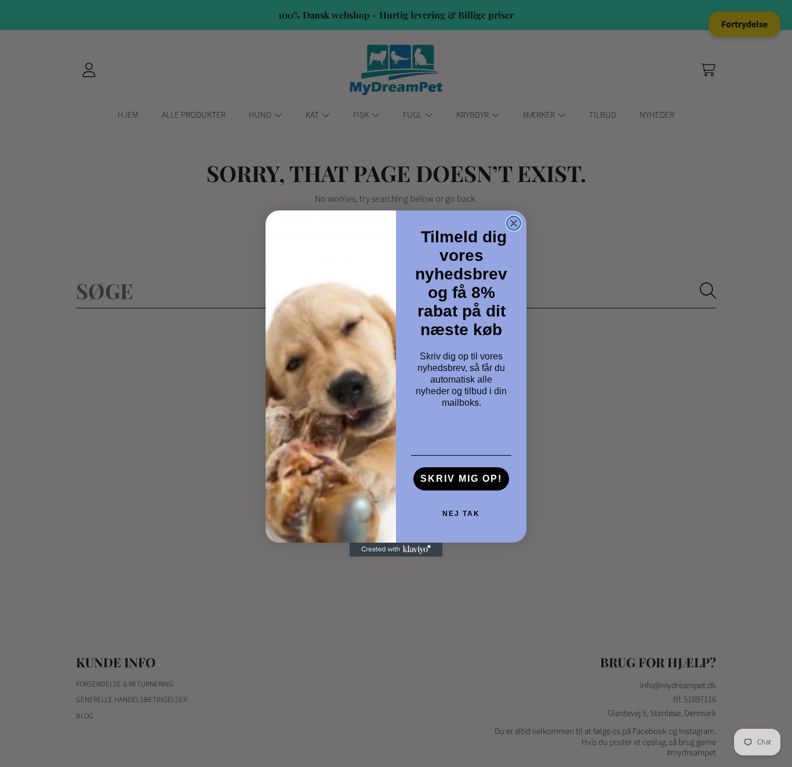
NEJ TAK (461, 514)
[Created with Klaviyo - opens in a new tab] (396, 550)
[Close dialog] (514, 223)
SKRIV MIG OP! (461, 479)
